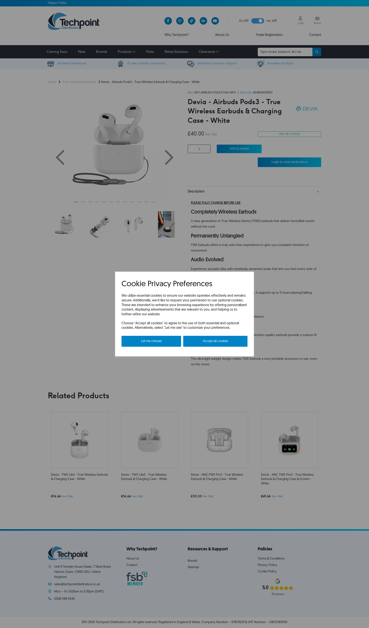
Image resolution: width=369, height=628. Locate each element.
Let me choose (151, 341)
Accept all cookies (215, 341)
